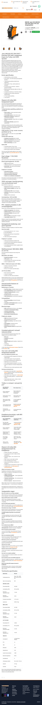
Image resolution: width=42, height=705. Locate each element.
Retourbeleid (14, 692)
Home (13, 687)
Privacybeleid (14, 693)
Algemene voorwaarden (21, 701)
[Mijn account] (39, 10)
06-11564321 (33, 6)
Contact (35, 9)
